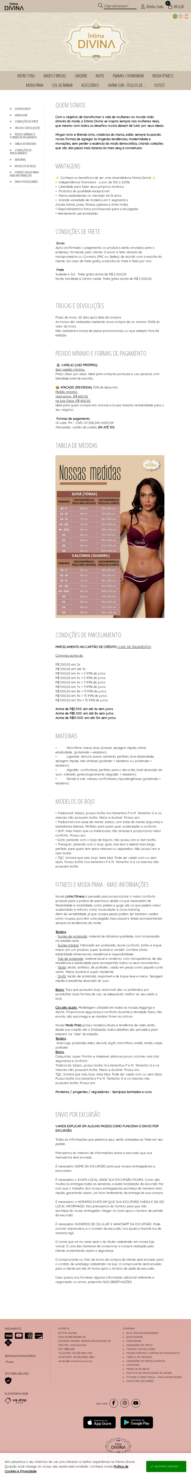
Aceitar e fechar (166, 1466)
